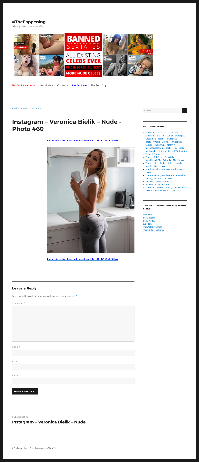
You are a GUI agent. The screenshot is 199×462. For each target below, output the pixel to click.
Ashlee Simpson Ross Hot (157, 184)
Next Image (35, 108)
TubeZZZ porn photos (153, 230)
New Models (46, 85)
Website (17, 375)
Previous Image (19, 108)
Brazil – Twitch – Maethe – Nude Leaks (164, 142)
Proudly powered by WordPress (44, 448)
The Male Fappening (152, 227)
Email (16, 361)
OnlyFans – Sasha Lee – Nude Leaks (162, 133)
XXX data (147, 224)
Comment (18, 303)
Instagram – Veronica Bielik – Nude (65, 121)
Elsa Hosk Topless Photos (157, 181)
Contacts (62, 85)
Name (16, 347)
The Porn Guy (98, 85)
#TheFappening (29, 21)
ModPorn (147, 215)
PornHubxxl (149, 221)
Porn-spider (149, 218)
